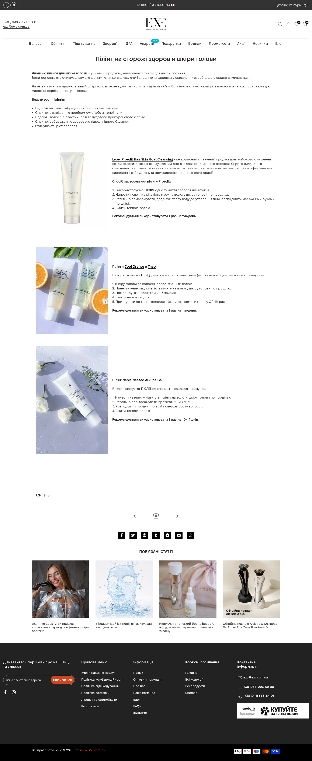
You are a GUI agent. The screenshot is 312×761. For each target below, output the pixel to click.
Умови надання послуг (98, 672)
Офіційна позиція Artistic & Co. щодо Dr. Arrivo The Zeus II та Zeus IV (250, 625)
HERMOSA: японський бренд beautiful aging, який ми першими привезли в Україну (187, 627)
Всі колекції (194, 679)
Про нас (139, 686)
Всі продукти (195, 686)
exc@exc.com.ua (16, 26)
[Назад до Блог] (156, 516)
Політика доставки (95, 693)
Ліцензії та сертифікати (99, 699)
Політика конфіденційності (102, 679)
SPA (129, 43)
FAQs (137, 706)
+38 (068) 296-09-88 (19, 22)
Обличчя (58, 43)
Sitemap (191, 693)
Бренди (194, 43)
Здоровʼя (111, 43)
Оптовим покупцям (148, 679)
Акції (241, 43)
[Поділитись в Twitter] (133, 535)
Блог (279, 43)
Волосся (36, 43)
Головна (191, 672)
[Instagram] (13, 5)
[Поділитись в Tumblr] (156, 535)
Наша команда (144, 693)
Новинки (260, 43)
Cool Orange (134, 266)
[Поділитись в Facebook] (121, 535)
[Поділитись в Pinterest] (144, 535)
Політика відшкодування (100, 686)
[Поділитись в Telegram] (167, 535)
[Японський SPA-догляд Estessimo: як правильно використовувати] (134, 516)
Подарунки (171, 43)
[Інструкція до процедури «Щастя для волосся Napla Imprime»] (177, 516)
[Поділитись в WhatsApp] (190, 535)
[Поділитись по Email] (179, 535)
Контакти (140, 713)
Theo (152, 266)
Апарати (148, 43)
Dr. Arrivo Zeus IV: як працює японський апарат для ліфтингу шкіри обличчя (60, 627)
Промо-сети (219, 43)
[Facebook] (6, 5)
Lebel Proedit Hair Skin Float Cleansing (142, 159)
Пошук (138, 672)
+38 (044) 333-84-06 (260, 695)
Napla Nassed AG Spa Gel (142, 380)
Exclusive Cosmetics (89, 750)
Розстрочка (90, 706)
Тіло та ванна (84, 43)
